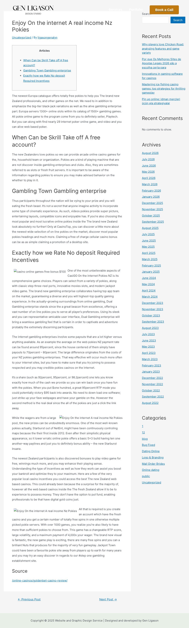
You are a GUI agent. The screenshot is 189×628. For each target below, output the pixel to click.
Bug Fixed (148, 445)
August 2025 (150, 228)
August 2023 (150, 328)
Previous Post (29, 599)
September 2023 (153, 321)
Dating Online (151, 451)
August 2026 (150, 153)
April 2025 (148, 253)
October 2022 (151, 390)
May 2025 (148, 246)
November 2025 (152, 209)
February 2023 (151, 365)
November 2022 (152, 384)
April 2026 (148, 178)
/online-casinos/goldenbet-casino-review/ (39, 580)
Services (115, 9)
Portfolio (136, 9)
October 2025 (151, 215)
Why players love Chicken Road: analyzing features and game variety (163, 48)
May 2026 (148, 171)
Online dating (150, 470)
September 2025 (153, 221)
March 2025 (149, 259)
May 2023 (148, 346)
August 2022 (150, 403)
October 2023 (151, 315)
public (146, 476)
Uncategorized (21, 37)
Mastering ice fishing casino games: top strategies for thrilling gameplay (163, 88)
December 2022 (152, 378)
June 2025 (149, 240)
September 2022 (153, 396)
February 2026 (151, 190)
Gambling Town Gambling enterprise (47, 70)
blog (145, 439)
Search (178, 20)
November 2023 (152, 309)
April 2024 (149, 290)
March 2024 (150, 296)
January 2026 (151, 196)
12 (143, 432)
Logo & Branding (153, 457)
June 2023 (149, 340)
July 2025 (148, 234)
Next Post (108, 599)
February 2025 (151, 265)
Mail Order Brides (153, 463)
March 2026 (149, 184)
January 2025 (151, 271)
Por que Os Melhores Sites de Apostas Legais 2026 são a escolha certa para (161, 63)
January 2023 (151, 371)
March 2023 (150, 359)
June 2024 (149, 278)
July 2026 (148, 159)
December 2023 (152, 303)
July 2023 (148, 334)
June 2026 (149, 165)
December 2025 (152, 203)
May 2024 (148, 284)
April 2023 (149, 353)
